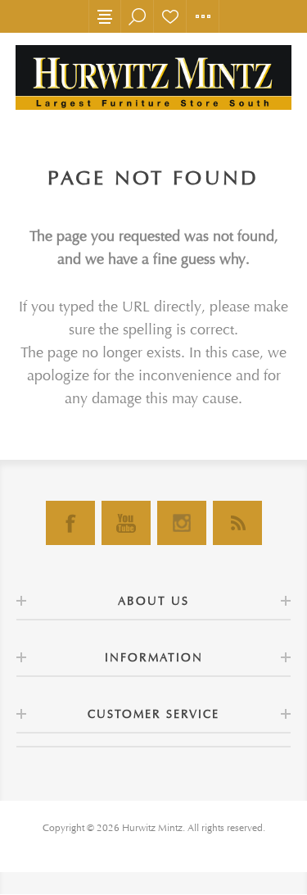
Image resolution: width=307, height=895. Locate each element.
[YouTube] (126, 523)
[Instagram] (181, 523)
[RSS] (237, 523)
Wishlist (170, 16)
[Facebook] (70, 523)
